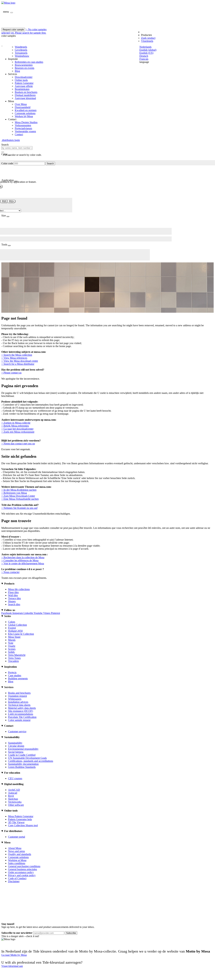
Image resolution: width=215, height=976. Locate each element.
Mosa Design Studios (26, 122)
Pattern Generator (24, 83)
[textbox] (16, 148)
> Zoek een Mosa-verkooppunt (17, 431)
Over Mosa (21, 104)
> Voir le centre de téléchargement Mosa (22, 563)
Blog (17, 71)
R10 (4, 201)
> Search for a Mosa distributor (17, 363)
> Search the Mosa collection (16, 354)
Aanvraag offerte (24, 86)
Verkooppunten (23, 125)
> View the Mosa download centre (19, 360)
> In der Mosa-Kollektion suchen (18, 489)
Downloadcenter (23, 77)
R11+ (11, 201)
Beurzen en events (24, 68)
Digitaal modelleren (25, 95)
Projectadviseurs (23, 128)
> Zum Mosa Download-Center (18, 495)
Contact (19, 134)
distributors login (10, 140)
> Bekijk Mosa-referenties (15, 425)
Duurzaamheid (22, 107)
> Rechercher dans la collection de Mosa (22, 557)
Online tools (21, 80)
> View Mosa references (14, 357)
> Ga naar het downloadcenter (17, 428)
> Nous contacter (10, 572)
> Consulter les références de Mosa (19, 560)
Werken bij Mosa (24, 116)
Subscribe (71, 933)
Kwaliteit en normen (25, 110)
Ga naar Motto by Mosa (14, 955)
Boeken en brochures (26, 92)
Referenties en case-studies (29, 62)
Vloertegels (147, 41)
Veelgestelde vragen (25, 131)
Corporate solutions (25, 113)
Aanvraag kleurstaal (25, 98)
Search (50, 163)
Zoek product (148, 38)
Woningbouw (22, 55)
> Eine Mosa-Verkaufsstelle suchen (20, 498)
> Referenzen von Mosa (14, 492)
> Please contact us (11, 372)
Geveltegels (21, 49)
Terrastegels (21, 52)
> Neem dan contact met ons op (18, 443)
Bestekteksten (22, 89)
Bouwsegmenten (24, 65)
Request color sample (13, 29)
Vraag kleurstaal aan (12, 966)
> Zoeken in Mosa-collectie (15, 422)
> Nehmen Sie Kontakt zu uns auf (19, 508)
